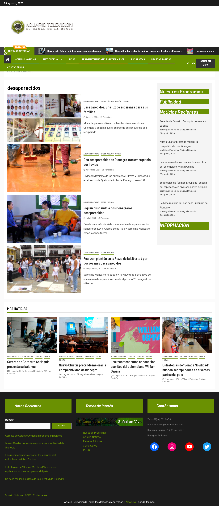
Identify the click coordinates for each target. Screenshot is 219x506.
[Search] (188, 63)
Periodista (107, 117)
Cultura (80, 357)
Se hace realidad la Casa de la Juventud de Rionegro (34, 479)
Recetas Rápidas (161, 59)
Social (126, 101)
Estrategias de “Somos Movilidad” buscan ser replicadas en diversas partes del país (186, 370)
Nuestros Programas (94, 432)
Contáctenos (15, 67)
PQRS (72, 59)
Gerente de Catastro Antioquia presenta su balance (74, 51)
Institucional (51, 59)
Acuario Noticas (92, 437)
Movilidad (28, 357)
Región (118, 101)
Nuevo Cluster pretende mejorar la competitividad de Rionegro (148, 51)
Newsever (131, 502)
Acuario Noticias (25, 59)
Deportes (89, 357)
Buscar (9, 419)
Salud (98, 357)
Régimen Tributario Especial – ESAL (103, 59)
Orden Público (107, 101)
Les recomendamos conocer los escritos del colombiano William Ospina (133, 366)
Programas (138, 59)
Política (38, 357)
